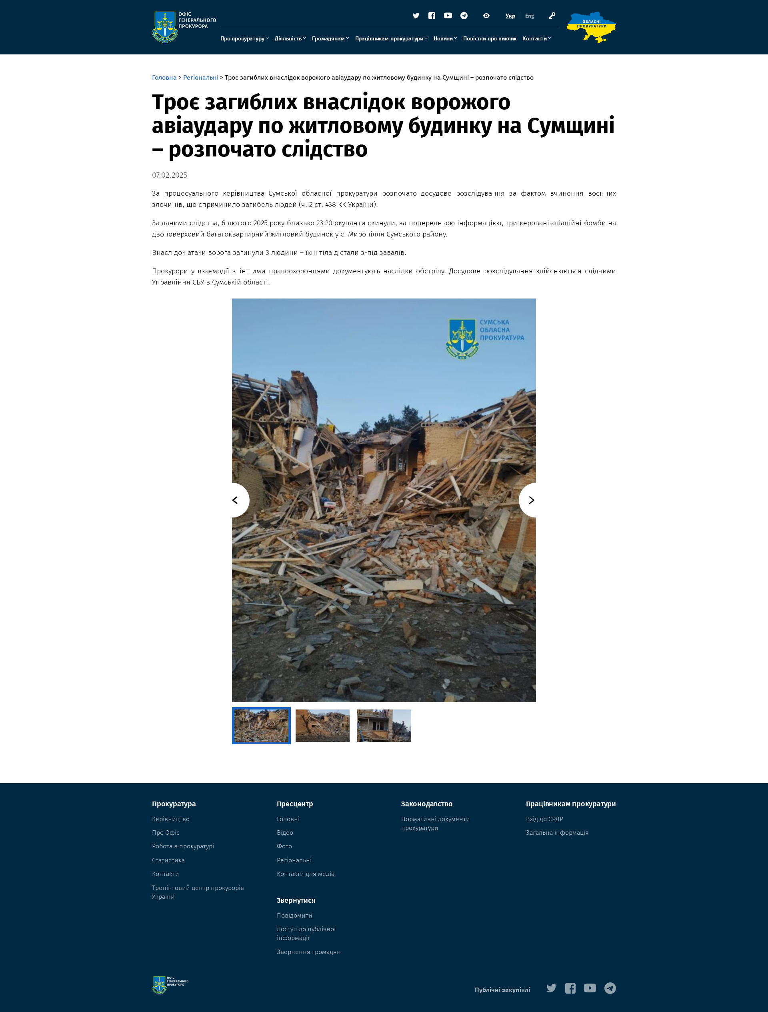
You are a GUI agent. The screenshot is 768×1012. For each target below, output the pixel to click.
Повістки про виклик (489, 38)
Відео (285, 832)
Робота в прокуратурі (183, 846)
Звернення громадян (309, 952)
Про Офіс (166, 832)
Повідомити (294, 915)
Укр (510, 15)
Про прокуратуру (242, 38)
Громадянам (328, 38)
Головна (164, 77)
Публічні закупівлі (502, 990)
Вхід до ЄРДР (544, 819)
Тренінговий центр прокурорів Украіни (198, 892)
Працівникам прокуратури (389, 38)
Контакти (534, 38)
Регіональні (200, 77)
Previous (232, 500)
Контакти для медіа (305, 874)
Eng (529, 15)
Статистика (168, 860)
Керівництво (171, 819)
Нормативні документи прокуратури (435, 823)
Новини (443, 38)
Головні (288, 819)
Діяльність (288, 38)
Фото (284, 846)
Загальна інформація (557, 832)
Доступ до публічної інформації (306, 933)
